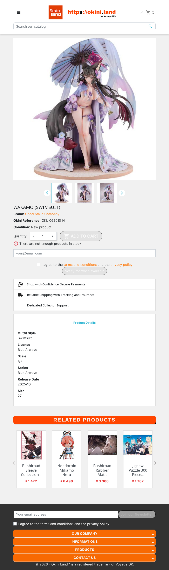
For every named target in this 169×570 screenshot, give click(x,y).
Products (84, 550)
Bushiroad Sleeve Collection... (31, 470)
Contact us (85, 558)
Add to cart (81, 236)
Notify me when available (84, 271)
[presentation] (13, 462)
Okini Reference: (27, 220)
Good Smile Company (42, 214)
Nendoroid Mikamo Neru (66, 470)
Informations (84, 541)
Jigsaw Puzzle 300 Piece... (138, 470)
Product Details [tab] (84, 322)
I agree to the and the (87, 265)
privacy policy (121, 265)
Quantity (20, 236)
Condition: (21, 227)
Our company (84, 533)
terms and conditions (80, 265)
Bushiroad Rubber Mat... (102, 470)
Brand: (18, 214)
